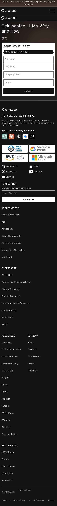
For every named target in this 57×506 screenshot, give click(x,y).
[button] (52, 11)
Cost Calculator (9, 356)
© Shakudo (8, 492)
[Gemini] (25, 136)
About (31, 342)
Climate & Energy (10, 289)
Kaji (3, 222)
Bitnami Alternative (11, 243)
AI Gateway (7, 229)
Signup (5, 459)
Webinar (6, 420)
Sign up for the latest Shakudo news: (16, 188)
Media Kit (32, 371)
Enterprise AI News (11, 349)
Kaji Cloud (7, 257)
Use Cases (7, 342)
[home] (9, 11)
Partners (32, 349)
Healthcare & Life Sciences (15, 303)
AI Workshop (8, 452)
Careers (32, 364)
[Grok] (32, 136)
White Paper (8, 413)
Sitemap (51, 501)
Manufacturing (9, 310)
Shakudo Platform (11, 215)
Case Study (7, 371)
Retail (5, 324)
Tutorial (5, 406)
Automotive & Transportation (16, 282)
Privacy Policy (19, 501)
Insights (6, 378)
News (4, 385)
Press (4, 392)
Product (6, 399)
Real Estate (7, 317)
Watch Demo (8, 466)
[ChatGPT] (4, 136)
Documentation (9, 434)
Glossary (6, 427)
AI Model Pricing (10, 364)
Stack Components (11, 236)
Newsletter (7, 480)
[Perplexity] (18, 136)
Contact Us (7, 473)
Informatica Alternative (13, 250)
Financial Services (11, 296)
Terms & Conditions (36, 501)
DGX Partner (34, 356)
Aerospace (7, 275)
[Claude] (11, 136)
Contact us (6, 501)
